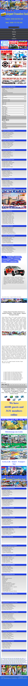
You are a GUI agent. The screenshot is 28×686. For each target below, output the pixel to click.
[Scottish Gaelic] (13, 662)
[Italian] (20, 660)
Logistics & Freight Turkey (8, 567)
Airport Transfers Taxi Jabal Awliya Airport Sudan (13, 377)
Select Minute (4, 97)
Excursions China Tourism (8, 626)
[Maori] (13, 661)
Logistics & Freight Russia (8, 152)
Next (3, 386)
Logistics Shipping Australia (8, 242)
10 (24, 384)
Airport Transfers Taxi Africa (8, 132)
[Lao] (4, 661)
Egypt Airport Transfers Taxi (8, 219)
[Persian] (25, 661)
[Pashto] (23, 661)
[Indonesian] (17, 660)
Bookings (14, 31)
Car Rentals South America (8, 230)
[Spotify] (15, 541)
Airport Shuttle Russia (7, 153)
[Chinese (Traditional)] (2, 659)
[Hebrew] (10, 660)
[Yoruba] (22, 663)
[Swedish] (4, 663)
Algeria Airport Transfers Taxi (8, 215)
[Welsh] (20, 663)
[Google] (8, 539)
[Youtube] (10, 539)
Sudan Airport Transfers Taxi (8, 220)
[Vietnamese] (18, 663)
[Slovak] (18, 662)
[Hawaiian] (8, 660)
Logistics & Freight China (7, 624)
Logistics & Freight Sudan (7, 143)
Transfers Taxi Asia (6, 171)
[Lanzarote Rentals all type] (14, 83)
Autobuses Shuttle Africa (7, 134)
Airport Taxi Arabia (6, 180)
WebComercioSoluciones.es (5, 677)
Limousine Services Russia (8, 156)
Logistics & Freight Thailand (8, 634)
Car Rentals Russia (6, 157)
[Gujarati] (4, 660)
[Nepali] (19, 661)
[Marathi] (15, 661)
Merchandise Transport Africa (8, 133)
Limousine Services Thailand (8, 636)
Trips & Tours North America (7, 250)
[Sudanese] (26, 662)
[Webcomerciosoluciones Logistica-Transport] (14, 75)
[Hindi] (12, 660)
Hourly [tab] (4, 89)
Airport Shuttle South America (8, 227)
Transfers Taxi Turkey (7, 566)
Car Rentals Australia (7, 240)
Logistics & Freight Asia (7, 172)
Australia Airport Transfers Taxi (8, 237)
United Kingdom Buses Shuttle (8, 529)
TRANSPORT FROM (6, 99)
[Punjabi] (5, 662)
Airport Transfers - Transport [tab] (8, 88)
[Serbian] (15, 662)
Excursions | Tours (7, 259)
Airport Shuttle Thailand (7, 635)
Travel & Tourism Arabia (7, 183)
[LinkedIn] (20, 539)
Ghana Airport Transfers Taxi (8, 221)
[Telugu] (7, 663)
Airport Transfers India (7, 642)
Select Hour (4, 95)
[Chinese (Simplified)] (24, 658)
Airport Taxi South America (8, 228)
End (5, 386)
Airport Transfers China (7, 623)
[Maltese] (11, 661)
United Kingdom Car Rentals (8, 533)
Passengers (4, 122)
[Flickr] (18, 541)
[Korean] (26, 660)
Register (14, 34)
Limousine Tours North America (8, 251)
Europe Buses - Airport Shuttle (8, 162)
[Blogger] (3, 541)
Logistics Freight (13, 261)
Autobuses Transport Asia (7, 173)
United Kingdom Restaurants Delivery (10, 591)
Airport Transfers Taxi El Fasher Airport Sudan (13, 375)
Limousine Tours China (7, 627)
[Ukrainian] (13, 663)
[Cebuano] (21, 658)
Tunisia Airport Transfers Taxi (8, 217)
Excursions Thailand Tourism (8, 638)
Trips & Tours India (6, 648)
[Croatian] (5, 659)
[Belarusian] (15, 658)
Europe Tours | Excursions (8, 163)
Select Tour (4, 103)
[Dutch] (11, 659)
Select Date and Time (6, 115)
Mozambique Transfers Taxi (8, 222)
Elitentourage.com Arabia (7, 585)
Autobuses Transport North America (8, 249)
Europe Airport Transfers (7, 161)
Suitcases (4, 106)
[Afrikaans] (4, 658)
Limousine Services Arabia (8, 184)
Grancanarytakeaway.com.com (22, 678)
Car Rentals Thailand (7, 637)
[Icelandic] (15, 660)
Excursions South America (8, 229)
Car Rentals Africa (6, 137)
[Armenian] (9, 658)
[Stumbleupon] (8, 541)
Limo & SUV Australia (7, 241)
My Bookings (5, 579)
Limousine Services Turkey (8, 570)
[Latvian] (5, 661)
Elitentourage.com (20, 677)
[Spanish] (24, 662)
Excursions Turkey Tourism (8, 568)
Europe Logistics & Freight (8, 166)
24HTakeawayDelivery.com (8, 678)
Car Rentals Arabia (6, 186)
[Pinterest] (18, 539)
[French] (19, 659)
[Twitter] (5, 539)
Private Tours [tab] (5, 91)
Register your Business (7, 582)
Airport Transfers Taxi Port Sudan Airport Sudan (13, 372)
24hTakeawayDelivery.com (8, 588)
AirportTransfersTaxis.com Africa (9, 583)
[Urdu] (14, 663)
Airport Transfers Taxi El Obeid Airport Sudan (12, 376)
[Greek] (2, 660)
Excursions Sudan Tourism (8, 145)
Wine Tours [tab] (5, 90)
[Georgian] (23, 659)
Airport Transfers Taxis (13, 677)
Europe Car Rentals (6, 165)
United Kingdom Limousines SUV (9, 532)
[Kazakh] (24, 660)
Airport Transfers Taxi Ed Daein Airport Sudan (13, 374)
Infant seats (4, 111)
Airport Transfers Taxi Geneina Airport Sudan (12, 378)
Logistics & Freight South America (9, 233)
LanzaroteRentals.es (6, 587)
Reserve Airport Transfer (7, 578)
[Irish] (19, 660)
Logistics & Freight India (7, 643)
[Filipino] (16, 659)
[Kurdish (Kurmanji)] (2, 661)
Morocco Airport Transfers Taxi (8, 213)
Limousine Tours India (7, 645)
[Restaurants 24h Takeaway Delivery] (14, 67)
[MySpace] (20, 541)
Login (14, 36)
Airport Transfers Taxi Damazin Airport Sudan (13, 373)
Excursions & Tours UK (7, 531)
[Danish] (9, 659)
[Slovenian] (20, 662)
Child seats (4, 113)
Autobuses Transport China (8, 625)
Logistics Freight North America (8, 248)
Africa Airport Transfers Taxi (8, 212)
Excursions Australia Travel (8, 239)
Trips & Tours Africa (6, 135)
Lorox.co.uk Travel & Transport (8, 584)
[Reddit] (5, 541)
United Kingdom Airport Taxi (8, 528)
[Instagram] (15, 539)
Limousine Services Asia (7, 175)
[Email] (10, 541)
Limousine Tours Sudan (7, 146)
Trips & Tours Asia (6, 174)
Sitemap (4, 581)
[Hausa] (6, 660)
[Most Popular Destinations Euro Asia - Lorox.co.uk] (14, 208)
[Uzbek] (16, 663)
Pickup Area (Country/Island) (7, 92)
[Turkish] (11, 663)
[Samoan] (11, 662)
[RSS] (13, 541)
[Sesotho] (17, 662)
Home (14, 29)
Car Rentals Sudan (6, 147)
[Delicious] (23, 539)
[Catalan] (19, 658)
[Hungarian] (14, 660)
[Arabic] (7, 658)
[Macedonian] (9, 661)
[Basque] (13, 658)
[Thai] (9, 663)
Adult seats (4, 104)
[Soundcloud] (13, 539)
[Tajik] (6, 663)
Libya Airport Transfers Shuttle (8, 218)
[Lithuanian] (7, 661)
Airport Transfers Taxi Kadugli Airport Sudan (12, 379)
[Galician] (21, 659)
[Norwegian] (21, 661)
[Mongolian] (17, 661)
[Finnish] (17, 659)
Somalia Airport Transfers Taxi (8, 223)
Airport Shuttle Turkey (7, 569)
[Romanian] (7, 662)
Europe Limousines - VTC (7, 164)
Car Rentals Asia (6, 176)
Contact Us (14, 38)
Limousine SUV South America (8, 231)
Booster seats (4, 108)
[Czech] (7, 659)
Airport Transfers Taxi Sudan (8, 142)
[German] (25, 659)
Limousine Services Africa (8, 136)
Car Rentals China (6, 628)
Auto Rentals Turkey (6, 571)
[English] (2, 658)
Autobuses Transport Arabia (8, 182)
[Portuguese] (3, 662)
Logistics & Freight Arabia (7, 181)
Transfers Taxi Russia (7, 151)
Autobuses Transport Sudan (8, 144)
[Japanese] (22, 660)
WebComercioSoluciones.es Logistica (10, 586)
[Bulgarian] (17, 658)
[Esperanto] (13, 659)
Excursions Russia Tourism (8, 154)
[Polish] (2, 662)
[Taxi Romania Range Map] (14, 302)
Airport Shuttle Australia (7, 238)
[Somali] (22, 662)
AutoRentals (16, 259)
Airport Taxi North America (8, 247)
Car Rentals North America (7, 252)
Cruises (5, 261)
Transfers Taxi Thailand (7, 633)
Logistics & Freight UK (7, 534)
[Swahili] (2, 663)
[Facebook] (3, 539)
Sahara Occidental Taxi (7, 214)
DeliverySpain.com (15, 678)
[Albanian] (6, 658)
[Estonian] (14, 659)
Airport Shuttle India (6, 644)
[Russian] (9, 662)
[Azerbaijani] (11, 658)
